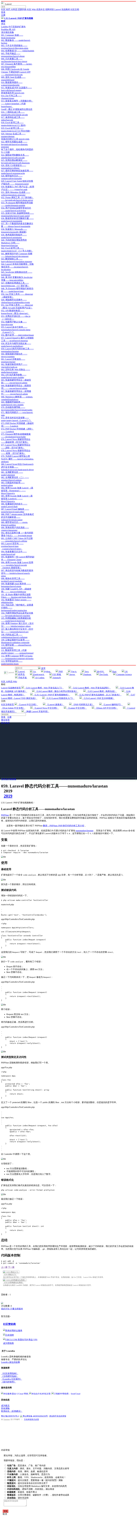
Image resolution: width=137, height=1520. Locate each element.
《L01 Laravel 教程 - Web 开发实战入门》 (44, 688)
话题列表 (22, 9)
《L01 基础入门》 (10, 1275)
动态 (8, 9)
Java (86, 671)
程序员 (21, 674)
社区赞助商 (9, 1324)
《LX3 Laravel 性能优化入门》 (60, 698)
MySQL (100, 671)
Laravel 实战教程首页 (11, 688)
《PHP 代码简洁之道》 (83, 704)
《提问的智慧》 (8, 1382)
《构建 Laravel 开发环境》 (36, 711)
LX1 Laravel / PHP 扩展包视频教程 (17, 803)
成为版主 (5, 1405)
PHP (60, 671)
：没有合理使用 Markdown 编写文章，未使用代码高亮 (37, 1486)
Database (87, 674)
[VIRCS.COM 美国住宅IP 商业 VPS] (20, 1339)
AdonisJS (56, 678)
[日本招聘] (8, 1335)
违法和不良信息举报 (57, 1416)
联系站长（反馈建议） (11, 1411)
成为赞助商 (8, 1343)
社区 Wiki (31, 9)
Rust (114, 671)
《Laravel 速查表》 (54, 704)
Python (47, 671)
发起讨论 (5, 1309)
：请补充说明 (17, 1498)
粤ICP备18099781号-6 (10, 1416)
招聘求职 (49, 9)
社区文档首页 (7, 704)
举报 (5, 1511)
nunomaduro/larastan (84, 830)
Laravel (21, 671)
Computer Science (124, 674)
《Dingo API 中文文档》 (106, 708)
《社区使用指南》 (9, 1373)
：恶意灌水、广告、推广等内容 (26, 1465)
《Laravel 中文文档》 (27, 704)
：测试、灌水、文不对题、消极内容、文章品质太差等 (38, 1468)
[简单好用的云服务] (12, 1330)
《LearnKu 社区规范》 (11, 1379)
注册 (3, 15)
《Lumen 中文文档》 (76, 708)
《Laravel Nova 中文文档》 (46, 708)
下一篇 (11, 1267)
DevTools (103, 674)
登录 (3, 12)
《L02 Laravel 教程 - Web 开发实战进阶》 (91, 688)
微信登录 (5, 720)
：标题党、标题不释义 (22, 1492)
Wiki (15, 681)
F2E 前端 (56, 674)
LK (126, 671)
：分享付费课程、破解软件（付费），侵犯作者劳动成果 (38, 1495)
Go (34, 671)
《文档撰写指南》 (9, 1376)
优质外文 (40, 9)
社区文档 (75, 9)
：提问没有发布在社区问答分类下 (27, 1483)
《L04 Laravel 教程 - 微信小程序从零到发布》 (56, 691)
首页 (43, 668)
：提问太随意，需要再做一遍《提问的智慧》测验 (35, 1480)
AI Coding (40, 678)
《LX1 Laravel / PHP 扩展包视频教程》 (51, 695)
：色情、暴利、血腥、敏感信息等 (27, 1471)
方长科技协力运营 (31, 1419)
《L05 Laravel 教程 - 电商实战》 (101, 691)
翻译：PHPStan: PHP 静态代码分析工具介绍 (63, 825)
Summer (6, 1419)
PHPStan (5, 815)
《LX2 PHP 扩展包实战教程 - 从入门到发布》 (99, 695)
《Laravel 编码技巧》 (112, 704)
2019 (8, 795)
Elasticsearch (39, 674)
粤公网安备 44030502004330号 (35, 1416)
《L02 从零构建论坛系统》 (13, 1283)
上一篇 (4, 1267)
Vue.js (74, 671)
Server (72, 674)
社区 (3, 9)
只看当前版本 (16, 1309)
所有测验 (5, 1408)
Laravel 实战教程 (62, 9)
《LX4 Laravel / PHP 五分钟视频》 (98, 698)
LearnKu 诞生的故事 (10, 1362)
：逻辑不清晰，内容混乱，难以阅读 (30, 1489)
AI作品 (14, 9)
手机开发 (22, 678)
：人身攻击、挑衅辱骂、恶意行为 (28, 1474)
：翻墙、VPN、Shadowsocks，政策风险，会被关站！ (36, 1477)
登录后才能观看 (8, 779)
